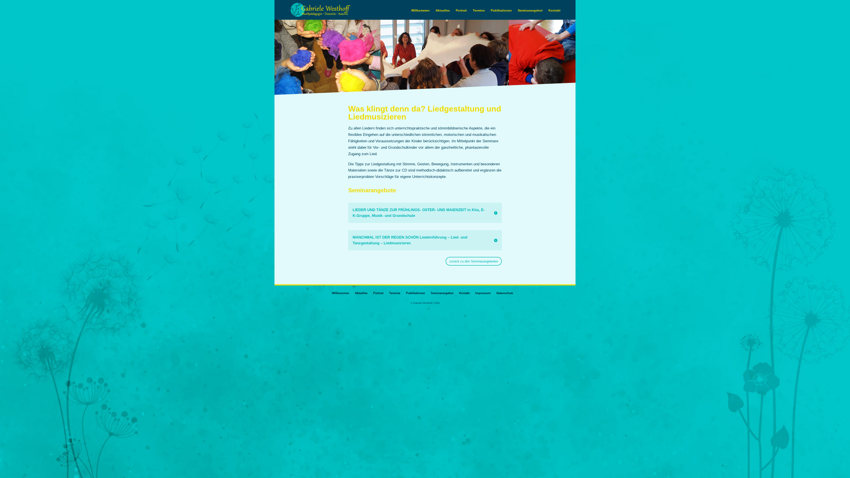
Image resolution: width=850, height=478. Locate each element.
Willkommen (420, 10)
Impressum (483, 293)
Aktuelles (443, 10)
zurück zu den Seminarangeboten (473, 261)
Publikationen (501, 10)
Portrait (461, 10)
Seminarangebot (530, 10)
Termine (479, 10)
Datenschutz (504, 293)
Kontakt (554, 10)
